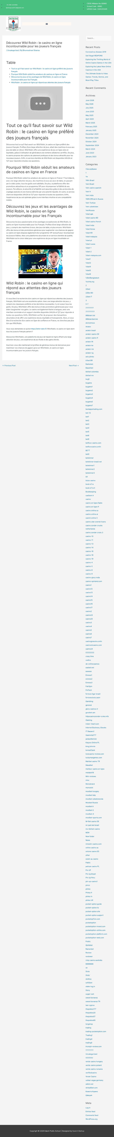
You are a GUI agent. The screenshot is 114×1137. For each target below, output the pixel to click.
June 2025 (90, 111)
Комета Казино (92, 1091)
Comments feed (92, 1115)
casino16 (89, 604)
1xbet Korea (90, 229)
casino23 (89, 615)
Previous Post (8, 365)
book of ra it (90, 488)
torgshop (89, 1024)
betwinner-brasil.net (94, 462)
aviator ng (89, 353)
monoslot (89, 788)
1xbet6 (88, 274)
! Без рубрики (91, 169)
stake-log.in (90, 986)
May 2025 (89, 115)
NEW (87, 833)
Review (88, 953)
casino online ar (92, 514)
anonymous (90, 323)
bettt (87, 454)
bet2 (87, 420)
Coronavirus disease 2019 (96, 52)
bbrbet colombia (92, 372)
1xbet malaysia (91, 237)
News (88, 840)
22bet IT (89, 297)
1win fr (88, 192)
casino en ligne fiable (94, 503)
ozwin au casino (92, 859)
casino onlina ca (92, 510)
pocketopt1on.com (93, 919)
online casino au (92, 848)
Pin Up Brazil (91, 874)
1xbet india (90, 225)
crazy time (90, 656)
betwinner (90, 458)
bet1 (87, 417)
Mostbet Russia (92, 803)
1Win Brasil (90, 180)
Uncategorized (13, 50)
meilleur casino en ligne (95, 769)
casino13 (89, 592)
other (88, 855)
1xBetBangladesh (92, 278)
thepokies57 (90, 1016)
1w (87, 177)
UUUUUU (89, 1058)
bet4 (87, 428)
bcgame (89, 383)
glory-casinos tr (92, 709)
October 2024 (91, 141)
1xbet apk (89, 214)
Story (88, 990)
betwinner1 (90, 465)
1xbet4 (88, 267)
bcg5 (88, 379)
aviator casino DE (92, 334)
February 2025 (91, 126)
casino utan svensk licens (96, 522)
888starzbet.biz (92, 319)
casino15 (89, 600)
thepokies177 (91, 1009)
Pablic (88, 863)
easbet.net (90, 667)
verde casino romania (94, 1069)
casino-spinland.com (94, 581)
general (89, 705)
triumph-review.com (94, 1046)
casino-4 (89, 562)
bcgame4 (89, 398)
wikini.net (89, 1084)
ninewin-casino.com (94, 844)
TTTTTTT (89, 1050)
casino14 (89, 596)
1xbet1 (88, 259)
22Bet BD (89, 293)
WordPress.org (91, 1119)
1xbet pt (89, 240)
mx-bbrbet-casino (93, 829)
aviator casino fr (92, 338)
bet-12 (88, 413)
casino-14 (89, 547)
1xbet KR (89, 233)
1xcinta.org (90, 282)
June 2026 (90, 100)
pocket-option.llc (92, 908)
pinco (88, 885)
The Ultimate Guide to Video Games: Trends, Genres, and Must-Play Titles (97, 76)
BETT (88, 450)
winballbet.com (92, 1088)
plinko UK (89, 900)
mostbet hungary (92, 791)
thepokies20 (90, 1013)
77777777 (90, 308)
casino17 (89, 607)
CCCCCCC (90, 652)
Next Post (74, 365)
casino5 (89, 630)
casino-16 (89, 551)
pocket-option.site (93, 911)
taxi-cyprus (90, 1005)
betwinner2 (90, 469)
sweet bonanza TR (93, 1001)
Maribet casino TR (93, 761)
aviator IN (89, 342)
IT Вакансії (90, 731)
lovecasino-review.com (95, 754)
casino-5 (89, 566)
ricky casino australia (94, 960)
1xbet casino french (93, 222)
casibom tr (90, 495)
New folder (90, 836)
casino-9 (89, 574)
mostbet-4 (90, 814)
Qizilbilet (89, 945)
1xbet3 (88, 263)
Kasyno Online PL (92, 743)
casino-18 (89, 555)
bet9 (87, 439)
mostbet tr (90, 806)
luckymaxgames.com (94, 758)
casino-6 (89, 570)
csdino (88, 660)
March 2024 (90, 149)
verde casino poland (94, 1065)
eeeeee (89, 671)
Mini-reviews (91, 776)
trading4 (89, 1039)
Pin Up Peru (90, 878)
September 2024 (92, 145)
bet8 (87, 435)
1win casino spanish (93, 188)
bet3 (87, 424)
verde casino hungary (94, 1061)
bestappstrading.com (94, 409)
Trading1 (89, 1035)
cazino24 (89, 649)
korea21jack (90, 750)
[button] (46, 24)
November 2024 (92, 138)
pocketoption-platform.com (96, 934)
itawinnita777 (91, 735)
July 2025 (89, 108)
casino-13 (89, 544)
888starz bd (90, 315)
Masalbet (89, 765)
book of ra (90, 484)
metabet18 (90, 773)
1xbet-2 (89, 252)
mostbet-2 (90, 810)
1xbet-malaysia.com (93, 255)
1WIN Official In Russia (94, 199)
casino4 (89, 626)
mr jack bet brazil (92, 825)
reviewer (89, 956)
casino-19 (89, 559)
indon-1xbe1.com (92, 724)
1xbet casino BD (92, 218)
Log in (88, 1108)
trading (88, 1028)
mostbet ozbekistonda (94, 799)
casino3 (89, 622)
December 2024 (92, 134)
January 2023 (91, 157)
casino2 (89, 611)
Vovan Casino (91, 1076)
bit (87, 477)
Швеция (89, 1095)
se (87, 968)
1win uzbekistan (92, 207)
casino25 (89, 619)
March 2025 (90, 123)
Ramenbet (90, 949)
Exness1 (89, 675)
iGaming (89, 720)
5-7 (87, 304)
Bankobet (89, 364)
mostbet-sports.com (94, 818)
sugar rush (90, 994)
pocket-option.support (94, 915)
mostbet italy (91, 795)
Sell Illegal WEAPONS (94, 56)
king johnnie (90, 746)
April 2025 (90, 119)
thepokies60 (90, 1020)
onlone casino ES (92, 851)
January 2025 (91, 130)
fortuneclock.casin (93, 697)
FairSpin (89, 686)
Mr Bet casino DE (92, 821)
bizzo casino (90, 480)
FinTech (89, 690)
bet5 (87, 432)
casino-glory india (93, 577)
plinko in (89, 896)
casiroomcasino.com (94, 645)
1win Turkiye (91, 203)
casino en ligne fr (92, 507)
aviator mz (90, 349)
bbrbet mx (90, 375)
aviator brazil (91, 330)
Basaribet (89, 368)
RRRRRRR (89, 964)
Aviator (88, 327)
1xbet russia (90, 244)
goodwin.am (90, 713)
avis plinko (90, 357)
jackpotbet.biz (91, 739)
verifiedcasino (91, 1073)
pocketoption (91, 923)
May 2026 (89, 104)
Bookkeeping (91, 492)
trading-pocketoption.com (96, 1031)
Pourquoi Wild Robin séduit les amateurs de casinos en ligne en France (39, 74)
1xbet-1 (88, 248)
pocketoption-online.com (95, 930)
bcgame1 (89, 387)
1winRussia (90, 210)
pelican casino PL (92, 866)
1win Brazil (90, 184)
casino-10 (89, 536)
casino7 (89, 637)
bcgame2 (89, 390)
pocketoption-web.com (95, 938)
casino (88, 499)
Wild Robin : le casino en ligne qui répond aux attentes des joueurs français (40, 82)
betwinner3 (90, 473)
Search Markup (78, 1131)
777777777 (90, 312)
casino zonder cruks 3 (94, 532)
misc (87, 780)
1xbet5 (88, 270)
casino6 (89, 634)
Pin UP (88, 870)
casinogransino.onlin (94, 641)
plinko (88, 889)
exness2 (89, 679)
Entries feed (90, 1111)
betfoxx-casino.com (93, 443)
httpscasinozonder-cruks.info (97, 716)
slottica (88, 979)
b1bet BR (89, 360)
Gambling (89, 701)
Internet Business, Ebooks (96, 728)
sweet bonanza (92, 998)
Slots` (88, 975)
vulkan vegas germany (94, 1080)
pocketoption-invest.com (95, 926)
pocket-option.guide (94, 904)
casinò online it (92, 518)
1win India (89, 195)
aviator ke (89, 345)
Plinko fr (89, 893)
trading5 (89, 1043)
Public (88, 941)
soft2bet (89, 983)
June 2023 (90, 153)
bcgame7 (89, 405)
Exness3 (89, 682)
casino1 (89, 585)
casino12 (89, 589)
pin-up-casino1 (92, 881)
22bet (88, 289)
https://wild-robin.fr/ (39, 329)
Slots (88, 971)
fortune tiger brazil (93, 694)
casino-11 (89, 540)
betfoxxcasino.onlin (93, 447)
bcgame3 (89, 394)
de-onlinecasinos (92, 664)
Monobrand (90, 784)
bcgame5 (89, 402)
